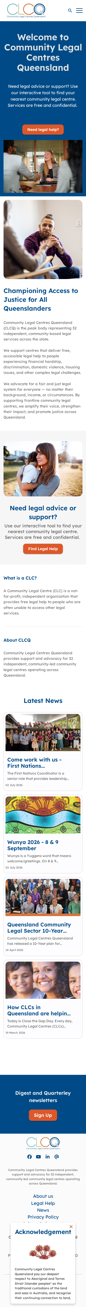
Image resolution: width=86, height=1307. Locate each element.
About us (43, 1196)
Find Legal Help (43, 548)
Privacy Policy (43, 1217)
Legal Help (43, 1203)
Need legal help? (43, 129)
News (43, 1210)
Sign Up (43, 1115)
